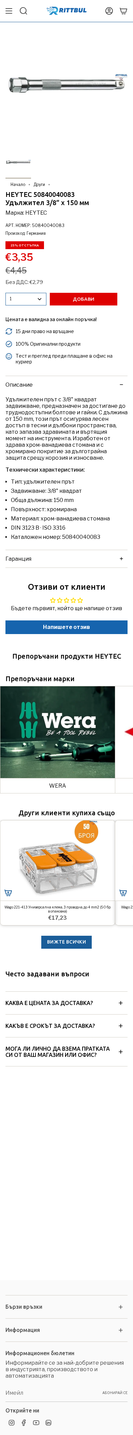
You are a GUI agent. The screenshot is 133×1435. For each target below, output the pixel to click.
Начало (18, 184)
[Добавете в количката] (8, 893)
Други (39, 184)
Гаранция (18, 559)
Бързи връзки (23, 1307)
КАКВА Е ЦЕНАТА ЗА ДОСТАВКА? (49, 1003)
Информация (22, 1330)
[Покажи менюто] (9, 11)
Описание (19, 385)
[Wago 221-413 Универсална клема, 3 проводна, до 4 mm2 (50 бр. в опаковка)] (57, 860)
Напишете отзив (66, 627)
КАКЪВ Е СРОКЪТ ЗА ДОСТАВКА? (50, 1026)
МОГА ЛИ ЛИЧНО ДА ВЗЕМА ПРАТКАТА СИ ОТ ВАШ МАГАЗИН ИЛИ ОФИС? (57, 1052)
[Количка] (123, 11)
